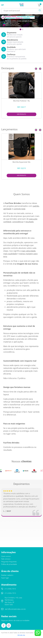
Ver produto (21, 114)
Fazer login (5, 578)
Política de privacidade (9, 564)
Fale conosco (5, 559)
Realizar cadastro (7, 575)
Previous (36, 68)
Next (40, 68)
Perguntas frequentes (9, 562)
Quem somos (6, 556)
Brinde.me (21, 635)
